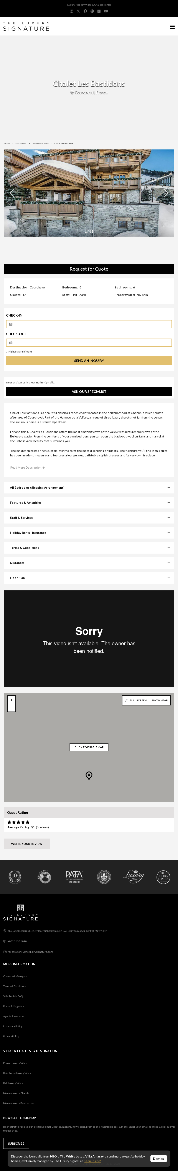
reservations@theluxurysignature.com (30, 951)
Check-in (14, 315)
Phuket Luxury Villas (15, 1063)
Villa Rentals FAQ (13, 996)
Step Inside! (92, 1161)
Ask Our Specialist (89, 391)
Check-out (16, 334)
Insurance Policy (12, 1026)
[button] (166, 193)
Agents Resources (14, 1016)
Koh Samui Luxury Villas (17, 1073)
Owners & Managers (15, 976)
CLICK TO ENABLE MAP (89, 747)
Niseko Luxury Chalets (16, 1093)
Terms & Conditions (14, 986)
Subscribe (16, 1143)
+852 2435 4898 (17, 941)
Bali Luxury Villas (13, 1083)
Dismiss (158, 1158)
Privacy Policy (11, 1036)
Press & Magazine (13, 1006)
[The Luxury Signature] (24, 26)
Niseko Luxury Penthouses (19, 1103)
